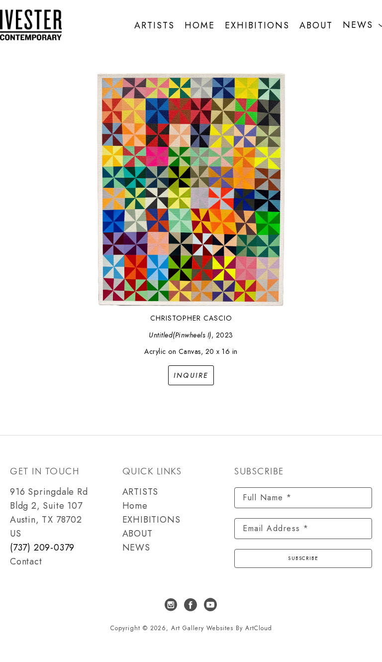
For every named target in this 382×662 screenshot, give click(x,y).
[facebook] (191, 604)
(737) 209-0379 (42, 547)
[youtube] (210, 604)
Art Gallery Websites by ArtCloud (221, 628)
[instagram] (171, 604)
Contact (26, 561)
